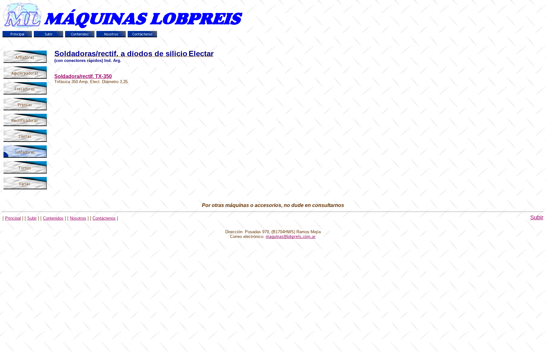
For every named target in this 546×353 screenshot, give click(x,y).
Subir (32, 218)
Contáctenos (104, 218)
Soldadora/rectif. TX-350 (83, 76)
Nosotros (78, 218)
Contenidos (53, 218)
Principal (13, 218)
